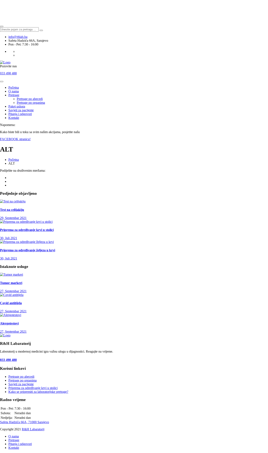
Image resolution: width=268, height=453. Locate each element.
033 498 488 (8, 73)
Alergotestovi (9, 323)
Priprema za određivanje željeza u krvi (27, 250)
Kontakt (13, 117)
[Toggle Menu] (1, 81)
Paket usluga (16, 106)
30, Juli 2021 (8, 238)
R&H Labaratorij (33, 429)
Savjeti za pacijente (21, 110)
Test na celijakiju (12, 210)
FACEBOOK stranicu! (15, 139)
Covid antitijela (11, 303)
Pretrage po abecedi (30, 99)
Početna (13, 87)
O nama (13, 91)
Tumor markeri (11, 283)
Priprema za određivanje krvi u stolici (27, 230)
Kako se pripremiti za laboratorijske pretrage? (38, 391)
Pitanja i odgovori (20, 114)
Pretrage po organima (31, 102)
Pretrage (13, 95)
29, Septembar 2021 (13, 218)
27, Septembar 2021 (13, 291)
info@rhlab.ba (17, 37)
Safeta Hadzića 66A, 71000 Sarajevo (24, 422)
